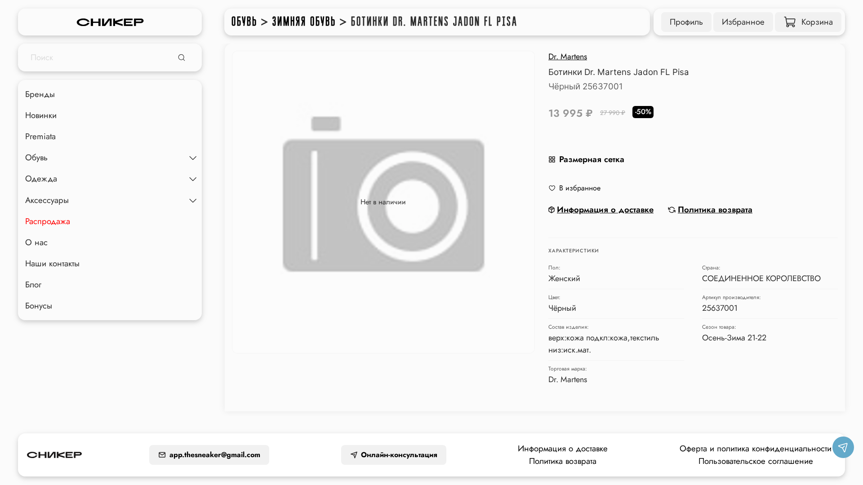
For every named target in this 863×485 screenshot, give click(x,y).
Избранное (743, 22)
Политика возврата (562, 461)
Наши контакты (52, 263)
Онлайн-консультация (399, 455)
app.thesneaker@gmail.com (214, 455)
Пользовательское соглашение (755, 461)
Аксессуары (47, 200)
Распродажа (47, 221)
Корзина (817, 22)
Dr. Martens (567, 56)
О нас (36, 242)
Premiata (40, 136)
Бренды (40, 94)
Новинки (41, 115)
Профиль (686, 22)
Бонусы (38, 306)
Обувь (244, 21)
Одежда (41, 178)
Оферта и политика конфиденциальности (756, 448)
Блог (33, 284)
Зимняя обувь (304, 21)
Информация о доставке (563, 448)
